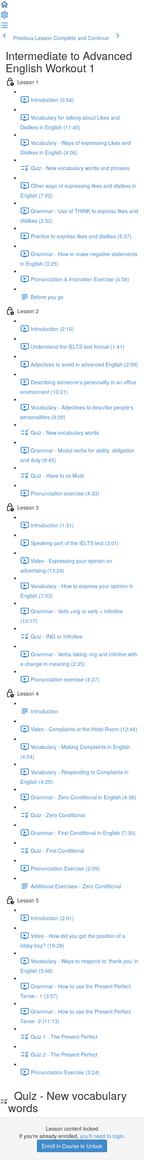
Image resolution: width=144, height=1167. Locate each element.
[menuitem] (4, 17)
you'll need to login (102, 1136)
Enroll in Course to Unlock (72, 1146)
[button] (4, 6)
